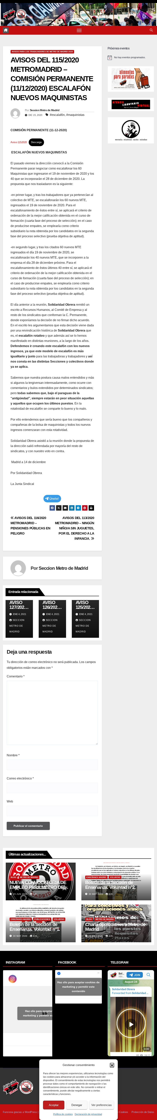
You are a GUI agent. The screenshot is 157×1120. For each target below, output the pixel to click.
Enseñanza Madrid (96, 877)
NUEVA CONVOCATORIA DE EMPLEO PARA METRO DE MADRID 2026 (38, 887)
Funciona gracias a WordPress (20, 1112)
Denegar (76, 1105)
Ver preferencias (101, 1105)
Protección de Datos (143, 1112)
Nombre (13, 755)
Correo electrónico (20, 778)
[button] (112, 1065)
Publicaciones (42, 919)
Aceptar (54, 1105)
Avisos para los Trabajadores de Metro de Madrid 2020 (42, 52)
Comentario (16, 676)
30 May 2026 (96, 894)
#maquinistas (75, 114)
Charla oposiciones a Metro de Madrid (115, 927)
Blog (13, 877)
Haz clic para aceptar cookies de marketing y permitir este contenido (46, 1013)
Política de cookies (63, 1114)
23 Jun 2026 (20, 894)
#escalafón (57, 114)
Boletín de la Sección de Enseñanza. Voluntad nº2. (110, 885)
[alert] (131, 57)
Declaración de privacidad (88, 1114)
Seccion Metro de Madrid (44, 110)
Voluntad (115, 877)
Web (10, 801)
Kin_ (35, 894)
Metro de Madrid (29, 877)
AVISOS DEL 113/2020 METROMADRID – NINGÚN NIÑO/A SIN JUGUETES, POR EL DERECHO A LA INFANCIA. (74, 528)
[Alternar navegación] (79, 30)
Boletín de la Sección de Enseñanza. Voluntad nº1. (35, 927)
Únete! (54, 498)
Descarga (36, 142)
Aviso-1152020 (19, 142)
